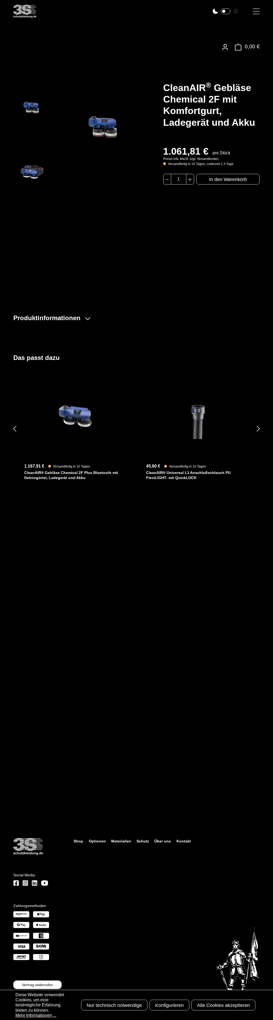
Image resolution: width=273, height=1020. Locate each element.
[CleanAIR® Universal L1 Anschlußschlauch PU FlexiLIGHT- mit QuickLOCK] (197, 415)
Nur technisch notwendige (114, 1005)
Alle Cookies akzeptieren (223, 1005)
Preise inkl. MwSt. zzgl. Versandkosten (191, 159)
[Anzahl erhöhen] (190, 179)
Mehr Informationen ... (35, 1015)
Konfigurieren (169, 1005)
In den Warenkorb (228, 179)
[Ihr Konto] (225, 47)
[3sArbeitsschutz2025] (24, 15)
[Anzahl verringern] (167, 179)
